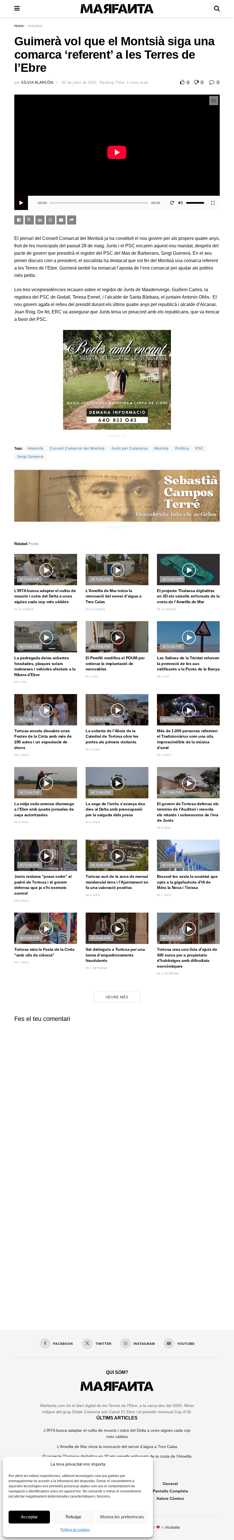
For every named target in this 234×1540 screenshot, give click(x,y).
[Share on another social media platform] (71, 220)
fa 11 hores (24, 609)
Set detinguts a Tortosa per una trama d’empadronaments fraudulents (115, 955)
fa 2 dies (21, 754)
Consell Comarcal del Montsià (77, 448)
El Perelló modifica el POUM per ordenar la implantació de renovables (115, 663)
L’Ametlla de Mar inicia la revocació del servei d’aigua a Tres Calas (114, 596)
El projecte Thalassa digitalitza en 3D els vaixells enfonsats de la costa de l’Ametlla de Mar (188, 596)
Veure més (117, 997)
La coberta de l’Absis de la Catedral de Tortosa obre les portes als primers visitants (112, 736)
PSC (199, 448)
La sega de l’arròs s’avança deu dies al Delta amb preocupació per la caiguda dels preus (115, 809)
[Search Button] (217, 8)
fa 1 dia (20, 682)
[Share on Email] (61, 220)
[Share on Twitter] (29, 220)
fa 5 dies (21, 822)
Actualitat (35, 26)
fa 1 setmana (97, 968)
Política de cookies (75, 1530)
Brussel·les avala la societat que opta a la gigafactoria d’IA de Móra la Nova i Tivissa (187, 882)
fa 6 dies (164, 827)
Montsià (161, 448)
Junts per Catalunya (129, 448)
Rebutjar (73, 1516)
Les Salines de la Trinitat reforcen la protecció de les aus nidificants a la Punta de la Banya (188, 663)
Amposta (35, 448)
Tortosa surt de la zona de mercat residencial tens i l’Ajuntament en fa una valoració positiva (117, 882)
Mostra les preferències (122, 1516)
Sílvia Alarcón (37, 82)
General (170, 1483)
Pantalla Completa (170, 1491)
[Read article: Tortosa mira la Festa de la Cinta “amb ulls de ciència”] (45, 928)
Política (182, 448)
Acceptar (29, 1516)
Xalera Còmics (170, 1498)
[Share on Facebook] (18, 220)
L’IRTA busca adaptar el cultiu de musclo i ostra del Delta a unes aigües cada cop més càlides (45, 596)
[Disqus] (117, 1097)
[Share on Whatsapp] (50, 220)
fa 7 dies (164, 895)
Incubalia (173, 1527)
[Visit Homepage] (117, 8)
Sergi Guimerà (30, 457)
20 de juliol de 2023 (79, 82)
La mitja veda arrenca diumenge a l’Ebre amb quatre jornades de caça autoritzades (44, 809)
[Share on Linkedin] (40, 220)
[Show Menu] (17, 8)
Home (19, 26)
